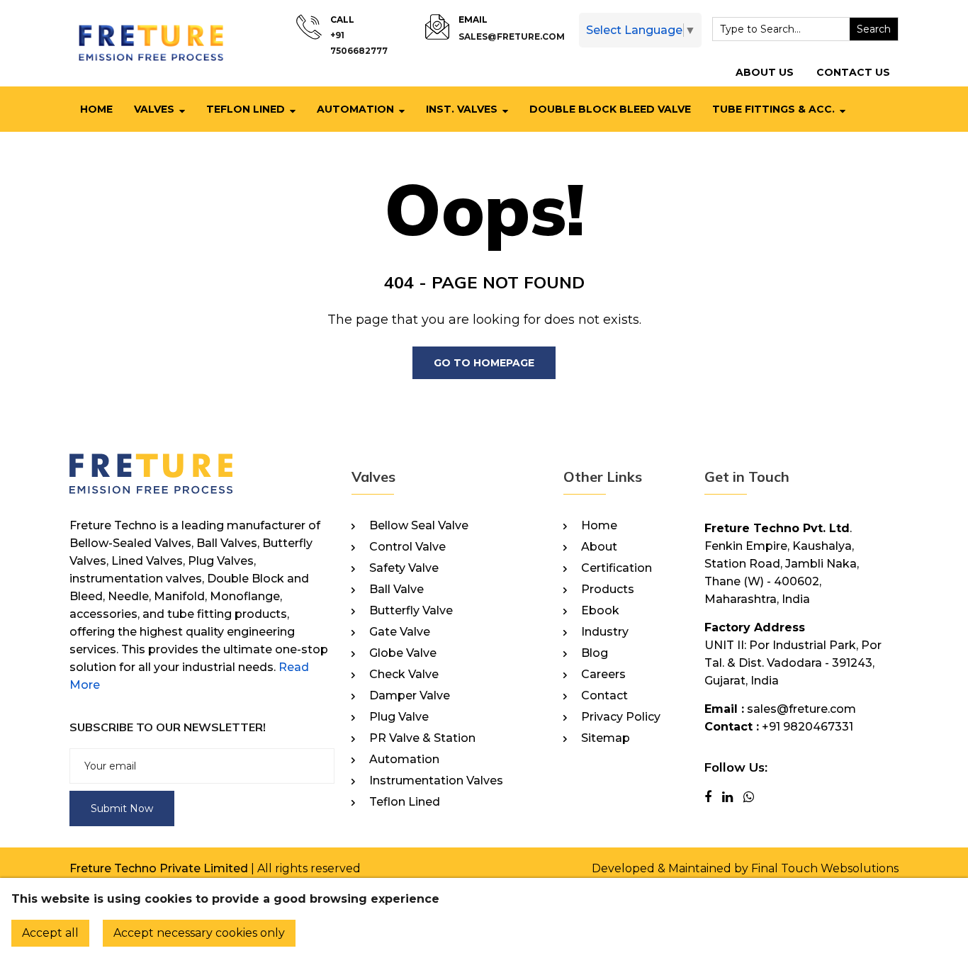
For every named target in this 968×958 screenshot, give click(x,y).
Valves (154, 109)
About (599, 547)
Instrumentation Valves (436, 780)
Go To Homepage (484, 362)
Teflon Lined (245, 109)
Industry (605, 632)
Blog (594, 653)
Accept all (50, 933)
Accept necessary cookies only (199, 933)
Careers (603, 674)
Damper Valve (409, 695)
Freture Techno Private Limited (158, 868)
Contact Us (853, 72)
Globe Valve (403, 653)
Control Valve (407, 547)
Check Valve (404, 674)
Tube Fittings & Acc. (773, 109)
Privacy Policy (620, 717)
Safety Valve (404, 568)
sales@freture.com (511, 36)
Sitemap (605, 738)
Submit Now (122, 808)
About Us (765, 72)
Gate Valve (399, 632)
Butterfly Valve (411, 610)
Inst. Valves (461, 109)
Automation (355, 109)
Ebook (600, 610)
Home (96, 109)
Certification (616, 568)
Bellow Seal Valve (418, 525)
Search (874, 29)
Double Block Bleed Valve (610, 109)
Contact (604, 695)
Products (607, 589)
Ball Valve (396, 589)
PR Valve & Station (422, 738)
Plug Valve (399, 717)
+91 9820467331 (807, 726)
